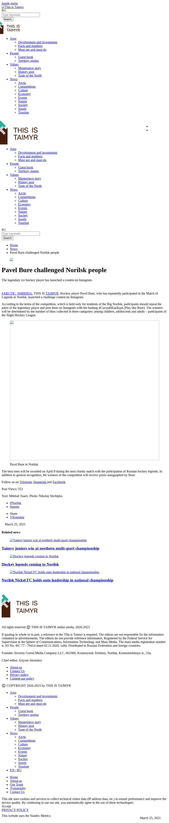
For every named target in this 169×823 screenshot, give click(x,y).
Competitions (26, 86)
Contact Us (17, 671)
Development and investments (37, 42)
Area (13, 38)
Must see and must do (32, 49)
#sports (14, 506)
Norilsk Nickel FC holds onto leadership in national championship (57, 580)
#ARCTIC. (9, 293)
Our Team (16, 784)
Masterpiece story (29, 68)
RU (4, 10)
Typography (18, 788)
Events (22, 97)
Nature (22, 101)
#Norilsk (15, 503)
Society (23, 105)
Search (7, 238)
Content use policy (22, 678)
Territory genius (28, 60)
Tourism (23, 112)
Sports (22, 108)
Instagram (40, 482)
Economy (24, 94)
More (5, 819)
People (14, 53)
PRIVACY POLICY (15, 810)
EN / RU (16, 770)
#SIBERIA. (25, 293)
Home (14, 245)
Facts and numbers (30, 46)
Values (14, 64)
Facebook (59, 482)
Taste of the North (30, 75)
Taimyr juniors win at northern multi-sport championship (50, 548)
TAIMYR (52, 293)
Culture (23, 90)
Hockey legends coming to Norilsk (30, 564)
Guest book (25, 57)
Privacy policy (19, 674)
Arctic (22, 83)
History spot (26, 71)
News (14, 79)
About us (16, 667)
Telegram (26, 482)
